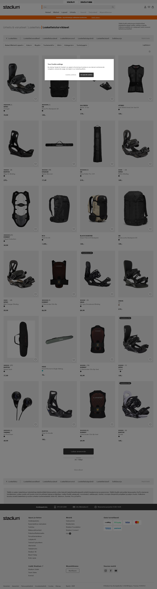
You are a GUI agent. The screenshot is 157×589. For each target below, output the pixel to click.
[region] (79, 69)
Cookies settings (70, 74)
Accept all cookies (86, 74)
